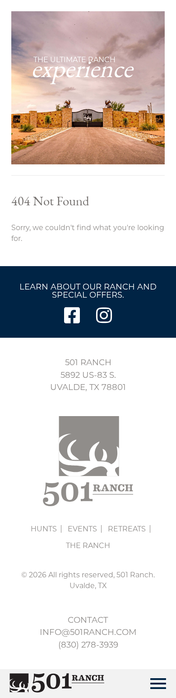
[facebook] (72, 315)
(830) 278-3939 (88, 644)
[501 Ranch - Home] (88, 503)
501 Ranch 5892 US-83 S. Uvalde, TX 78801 (88, 374)
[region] (88, 87)
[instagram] (104, 315)
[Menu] (158, 684)
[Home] (53, 683)
